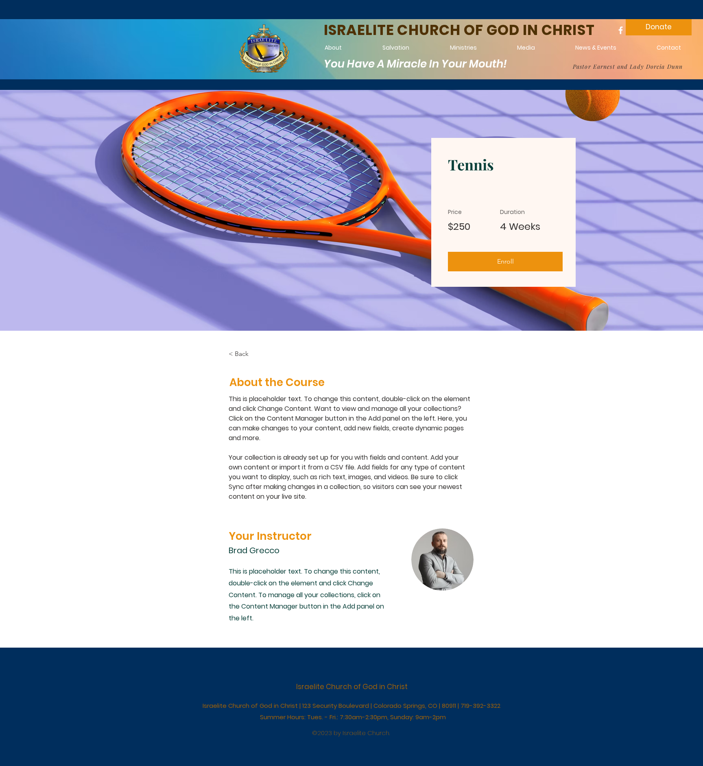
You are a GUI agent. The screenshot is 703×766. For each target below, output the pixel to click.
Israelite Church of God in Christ (352, 687)
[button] (505, 261)
